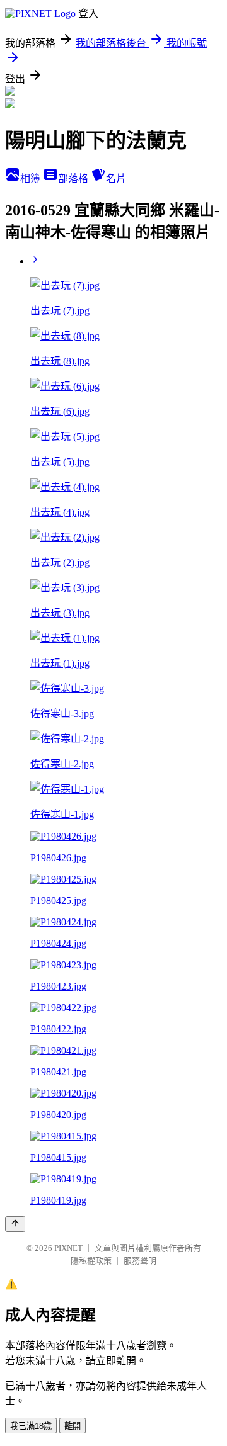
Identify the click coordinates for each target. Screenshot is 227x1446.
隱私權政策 (91, 1260)
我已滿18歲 (31, 1426)
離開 (72, 1426)
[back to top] (15, 1224)
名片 (116, 178)
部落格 (74, 178)
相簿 (31, 178)
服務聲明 (140, 1260)
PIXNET (68, 1248)
